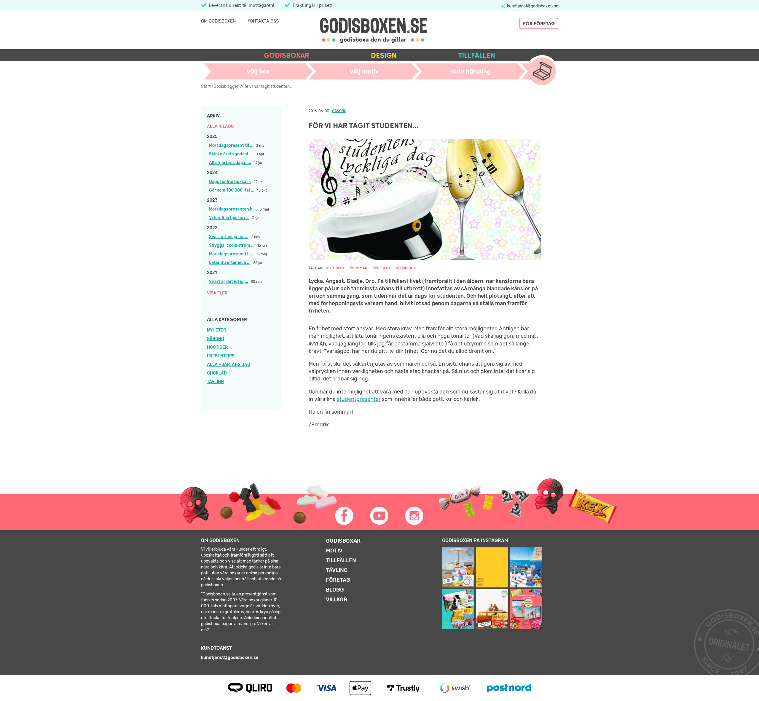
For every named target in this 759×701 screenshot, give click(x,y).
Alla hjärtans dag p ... (230, 162)
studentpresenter (359, 399)
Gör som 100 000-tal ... (231, 190)
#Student (335, 268)
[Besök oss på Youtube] (379, 516)
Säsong (215, 338)
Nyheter (216, 330)
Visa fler (217, 293)
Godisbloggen (226, 86)
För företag (539, 23)
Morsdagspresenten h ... (233, 209)
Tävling (215, 381)
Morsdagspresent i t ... (231, 253)
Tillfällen (476, 55)
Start (206, 86)
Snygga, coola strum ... (232, 245)
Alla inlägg (220, 126)
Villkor (336, 599)
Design (383, 55)
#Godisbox (406, 268)
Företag (338, 580)
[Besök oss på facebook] (344, 516)
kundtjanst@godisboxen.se (532, 6)
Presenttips (221, 356)
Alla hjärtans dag (228, 364)
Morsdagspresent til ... (231, 145)
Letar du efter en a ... (230, 262)
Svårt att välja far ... (228, 236)
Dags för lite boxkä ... (230, 181)
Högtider (217, 347)
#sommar (358, 268)
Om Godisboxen (218, 21)
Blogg (335, 590)
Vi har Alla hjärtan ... (229, 217)
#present (381, 268)
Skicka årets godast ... (231, 154)
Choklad (217, 373)
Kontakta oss (263, 21)
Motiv (334, 550)
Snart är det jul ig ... (228, 281)
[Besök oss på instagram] (414, 516)
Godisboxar (286, 55)
